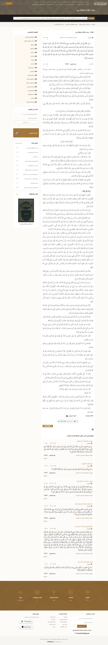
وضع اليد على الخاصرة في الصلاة (31, 187)
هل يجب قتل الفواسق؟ (33, 165)
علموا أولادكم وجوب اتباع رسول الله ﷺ (68, 18)
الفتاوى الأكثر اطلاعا (51, 622)
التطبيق (36, 2)
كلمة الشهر (74, 2)
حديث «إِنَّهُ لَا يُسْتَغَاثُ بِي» (59, 24)
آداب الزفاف (35, 156)
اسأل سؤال (53, 619)
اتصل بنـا (54, 2)
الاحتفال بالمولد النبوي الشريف (31, 161)
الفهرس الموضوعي (18, 143)
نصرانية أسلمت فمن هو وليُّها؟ (31, 170)
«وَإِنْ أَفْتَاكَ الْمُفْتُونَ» (87, 464)
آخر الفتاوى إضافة (63, 622)
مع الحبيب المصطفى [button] (70, 4)
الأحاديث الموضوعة (66, 2)
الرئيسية (93, 24)
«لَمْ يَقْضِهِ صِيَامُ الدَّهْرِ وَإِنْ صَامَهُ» (84, 504)
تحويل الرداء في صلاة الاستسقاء (31, 178)
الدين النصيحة (42, 2)
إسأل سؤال (9, 3)
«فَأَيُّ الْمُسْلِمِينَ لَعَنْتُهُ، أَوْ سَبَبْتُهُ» (84, 526)
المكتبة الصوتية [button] (50, 4)
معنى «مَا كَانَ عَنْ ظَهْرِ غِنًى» (84, 481)
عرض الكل (17, 194)
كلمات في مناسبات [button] (59, 4)
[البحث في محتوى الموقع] (3, 3)
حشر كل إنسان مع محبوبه (53, 18)
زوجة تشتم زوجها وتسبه (33, 152)
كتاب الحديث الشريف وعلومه (84, 24)
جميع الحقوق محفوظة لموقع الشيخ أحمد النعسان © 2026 (54, 639)
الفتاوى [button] (87, 4)
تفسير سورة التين (34, 183)
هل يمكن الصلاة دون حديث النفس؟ (30, 174)
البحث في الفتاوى (26, 122)
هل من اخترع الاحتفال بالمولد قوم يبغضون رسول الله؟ (34, 18)
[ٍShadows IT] (50, 642)
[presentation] (17, 211)
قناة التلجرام (48, 2)
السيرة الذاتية (80, 2)
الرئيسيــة (86, 2)
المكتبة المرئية (42, 4)
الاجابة (45, 458)
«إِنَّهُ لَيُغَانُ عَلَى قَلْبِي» (83, 18)
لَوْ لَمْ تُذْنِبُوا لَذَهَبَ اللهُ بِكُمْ (85, 562)
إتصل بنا (53, 626)
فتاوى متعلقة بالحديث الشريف (71, 24)
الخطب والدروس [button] (80, 4)
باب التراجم (59, 2)
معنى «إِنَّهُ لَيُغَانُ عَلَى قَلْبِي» (84, 441)
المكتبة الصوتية (52, 624)
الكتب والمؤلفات (35, 4)
